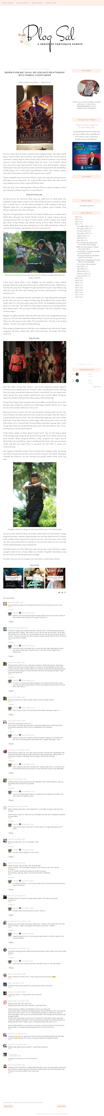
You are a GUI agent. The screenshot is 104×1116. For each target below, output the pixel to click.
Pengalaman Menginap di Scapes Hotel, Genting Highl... (88, 261)
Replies (12, 609)
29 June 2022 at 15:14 (21, 628)
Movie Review (37, 3)
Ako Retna (11, 628)
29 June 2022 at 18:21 (21, 806)
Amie (9, 983)
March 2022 (81, 271)
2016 (77, 290)
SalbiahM (15, 613)
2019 (77, 283)
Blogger (91, 364)
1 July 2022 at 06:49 (27, 880)
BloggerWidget (97, 386)
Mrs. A (10, 895)
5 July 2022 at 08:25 (20, 992)
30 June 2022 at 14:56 (23, 921)
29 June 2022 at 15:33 (18, 662)
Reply (9, 606)
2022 (77, 224)
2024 (77, 219)
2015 (77, 292)
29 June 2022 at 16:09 (23, 750)
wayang (47, 69)
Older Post (61, 1106)
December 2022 (83, 226)
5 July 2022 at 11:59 (20, 1033)
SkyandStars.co (62, 1113)
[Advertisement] (86, 314)
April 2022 (81, 269)
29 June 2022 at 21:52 (28, 791)
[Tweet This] (62, 592)
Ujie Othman (12, 750)
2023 (77, 221)
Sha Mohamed (12, 921)
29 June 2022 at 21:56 (28, 707)
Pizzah (10, 1064)
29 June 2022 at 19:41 (18, 839)
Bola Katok (11, 806)
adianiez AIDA (12, 1001)
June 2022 (81, 240)
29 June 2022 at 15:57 (18, 720)
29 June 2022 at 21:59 (28, 613)
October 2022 (82, 231)
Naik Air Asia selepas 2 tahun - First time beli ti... (88, 248)
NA (9, 602)
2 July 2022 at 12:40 (18, 983)
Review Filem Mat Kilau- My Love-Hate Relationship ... (87, 244)
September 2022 (83, 233)
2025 (77, 217)
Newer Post (8, 1106)
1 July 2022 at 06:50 (27, 850)
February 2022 (82, 273)
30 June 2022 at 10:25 (19, 863)
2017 (77, 288)
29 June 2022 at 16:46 (19, 779)
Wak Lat (10, 974)
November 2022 (83, 229)
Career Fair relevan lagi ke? (87, 264)
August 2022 (82, 236)
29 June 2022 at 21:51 (28, 824)
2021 (77, 278)
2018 (77, 285)
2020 (77, 280)
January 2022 (82, 276)
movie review (37, 69)
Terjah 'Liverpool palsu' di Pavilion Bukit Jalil (86, 126)
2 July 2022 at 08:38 (19, 974)
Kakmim (10, 992)
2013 (77, 297)
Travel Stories (7, 3)
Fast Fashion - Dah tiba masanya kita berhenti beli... (88, 252)
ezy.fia (10, 863)
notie (9, 662)
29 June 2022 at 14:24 (16, 602)
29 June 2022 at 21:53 (28, 764)
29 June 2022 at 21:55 (28, 735)
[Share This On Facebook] (59, 592)
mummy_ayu (13, 1054)
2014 (77, 295)
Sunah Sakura (12, 948)
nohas (10, 839)
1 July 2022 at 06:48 (27, 908)
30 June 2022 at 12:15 (18, 895)
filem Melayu (25, 69)
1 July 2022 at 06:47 (27, 961)
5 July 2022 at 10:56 (23, 1001)
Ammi (10, 720)
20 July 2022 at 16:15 (19, 1064)
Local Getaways (22, 3)
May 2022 (81, 266)
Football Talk (50, 3)
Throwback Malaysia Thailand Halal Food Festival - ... (88, 256)
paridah (10, 779)
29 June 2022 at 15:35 (18, 697)
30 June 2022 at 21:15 (23, 948)
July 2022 (80, 238)
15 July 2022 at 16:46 (15, 1055)
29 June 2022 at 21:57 (28, 680)
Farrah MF (11, 1033)
